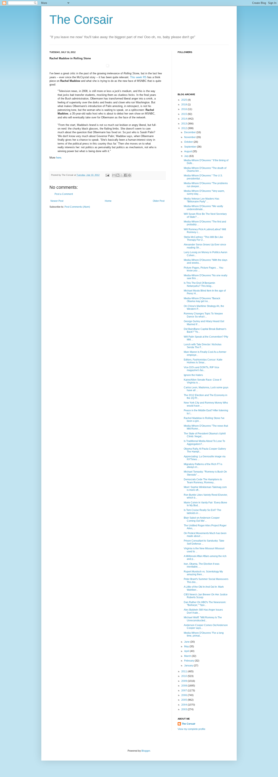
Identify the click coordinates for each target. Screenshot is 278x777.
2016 (184, 109)
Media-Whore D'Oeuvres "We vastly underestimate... (203, 207)
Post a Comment (64, 194)
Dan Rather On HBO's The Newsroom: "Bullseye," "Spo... (205, 603)
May (186, 646)
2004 (184, 704)
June (187, 641)
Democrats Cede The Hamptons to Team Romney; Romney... (203, 481)
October (189, 141)
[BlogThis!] (118, 175)
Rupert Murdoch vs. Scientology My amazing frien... (203, 573)
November (190, 137)
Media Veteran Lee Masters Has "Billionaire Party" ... (201, 200)
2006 (184, 695)
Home (108, 201)
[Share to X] (122, 175)
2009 (184, 681)
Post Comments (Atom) (77, 206)
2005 (184, 699)
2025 (184, 99)
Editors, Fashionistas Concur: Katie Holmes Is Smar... (203, 361)
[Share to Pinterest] (129, 175)
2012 (184, 128)
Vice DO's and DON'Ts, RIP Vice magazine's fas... (201, 369)
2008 (184, 685)
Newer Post (56, 201)
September (190, 146)
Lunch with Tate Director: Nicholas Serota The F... (202, 346)
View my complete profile (191, 729)
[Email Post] (107, 175)
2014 (184, 118)
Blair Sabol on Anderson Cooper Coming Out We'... (202, 519)
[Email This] (114, 175)
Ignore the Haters (193, 375)
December (190, 132)
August (188, 151)
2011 (184, 671)
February (189, 660)
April (187, 651)
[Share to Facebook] (126, 175)
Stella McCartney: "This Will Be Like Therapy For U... (203, 238)
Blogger (145, 750)
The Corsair (81, 19)
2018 (184, 104)
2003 (184, 709)
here (58, 157)
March (188, 656)
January (189, 665)
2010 (184, 676)
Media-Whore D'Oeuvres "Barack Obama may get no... (202, 300)
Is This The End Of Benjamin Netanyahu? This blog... (199, 284)
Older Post (158, 201)
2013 (184, 123)
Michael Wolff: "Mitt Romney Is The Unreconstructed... (203, 619)
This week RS (138, 77)
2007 (184, 690)
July (186, 156)
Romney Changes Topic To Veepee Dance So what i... (203, 315)
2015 (184, 114)
